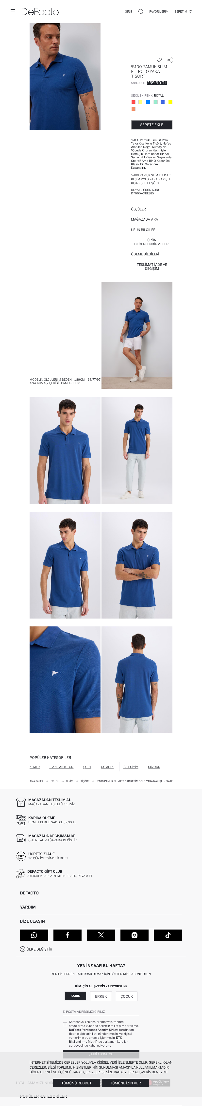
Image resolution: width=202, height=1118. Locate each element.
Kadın (75, 996)
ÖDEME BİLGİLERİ (145, 254)
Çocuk (126, 996)
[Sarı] (170, 102)
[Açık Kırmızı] (133, 102)
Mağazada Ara (144, 219)
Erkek (101, 996)
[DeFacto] (40, 11)
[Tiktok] (168, 935)
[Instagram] (134, 935)
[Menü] (13, 12)
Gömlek (107, 767)
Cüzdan (154, 767)
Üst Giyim (130, 767)
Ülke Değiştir (39, 949)
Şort (87, 767)
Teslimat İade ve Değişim (152, 266)
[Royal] (163, 102)
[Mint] (155, 102)
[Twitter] (101, 935)
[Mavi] (148, 102)
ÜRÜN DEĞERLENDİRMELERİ (151, 242)
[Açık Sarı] (140, 102)
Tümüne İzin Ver (125, 1083)
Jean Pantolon (61, 767)
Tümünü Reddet (76, 1083)
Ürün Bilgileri (143, 230)
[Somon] (133, 109)
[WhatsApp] (34, 935)
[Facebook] (67, 935)
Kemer (35, 767)
